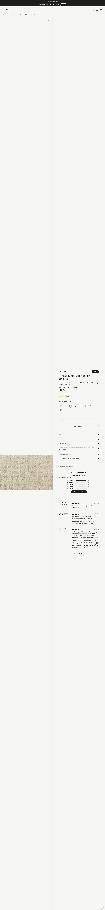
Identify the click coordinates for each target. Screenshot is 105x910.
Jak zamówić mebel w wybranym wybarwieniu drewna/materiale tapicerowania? (76, 449)
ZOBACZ (63, 4)
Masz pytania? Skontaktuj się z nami (69, 458)
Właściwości (62, 439)
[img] (75, 503)
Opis (60, 434)
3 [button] (79, 553)
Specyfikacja (62, 443)
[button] (62, 396)
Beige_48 (64, 406)
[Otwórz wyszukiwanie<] (89, 9)
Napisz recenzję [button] (78, 492)
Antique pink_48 (77, 406)
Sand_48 (64, 410)
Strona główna (6, 15)
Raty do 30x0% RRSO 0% (53, 1)
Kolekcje (14, 15)
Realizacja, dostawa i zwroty (66, 454)
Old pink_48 (90, 406)
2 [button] (76, 553)
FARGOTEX (63, 371)
